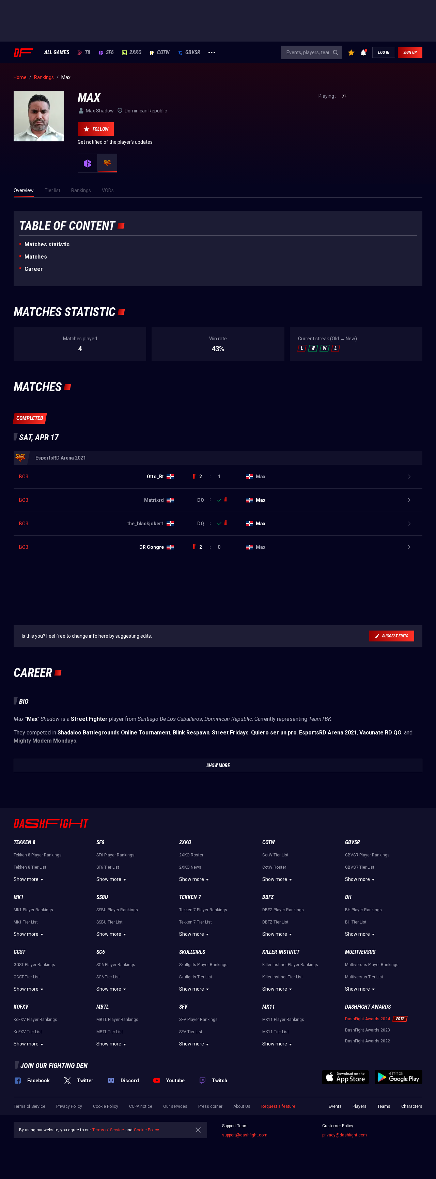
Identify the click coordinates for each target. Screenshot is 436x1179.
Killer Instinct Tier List (282, 977)
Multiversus (360, 952)
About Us (241, 1106)
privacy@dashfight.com (344, 1135)
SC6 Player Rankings (115, 964)
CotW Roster (274, 867)
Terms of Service (29, 1106)
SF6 (110, 52)
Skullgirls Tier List (195, 977)
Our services (175, 1106)
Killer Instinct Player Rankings (290, 964)
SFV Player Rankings (198, 1019)
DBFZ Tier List (275, 922)
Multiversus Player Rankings (372, 964)
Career (34, 269)
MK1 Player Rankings (33, 909)
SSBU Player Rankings (117, 909)
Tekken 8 (24, 842)
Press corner (210, 1106)
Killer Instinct (280, 952)
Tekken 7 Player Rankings (203, 909)
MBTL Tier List (109, 1031)
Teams (383, 1106)
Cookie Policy (105, 1106)
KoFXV (21, 1007)
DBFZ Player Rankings (283, 909)
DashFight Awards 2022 (367, 1041)
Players (360, 1106)
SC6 (100, 952)
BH (348, 897)
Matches (36, 256)
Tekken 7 (190, 897)
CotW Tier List (275, 855)
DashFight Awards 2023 (367, 1030)
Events (335, 1106)
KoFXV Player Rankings (35, 1019)
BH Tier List (356, 922)
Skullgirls (192, 952)
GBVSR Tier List (359, 867)
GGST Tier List (27, 977)
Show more (26, 879)
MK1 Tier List (26, 922)
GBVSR (192, 52)
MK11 (268, 1007)
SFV (183, 1007)
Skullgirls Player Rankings (203, 964)
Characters (411, 1106)
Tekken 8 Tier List (30, 867)
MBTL (102, 1007)
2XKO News (190, 867)
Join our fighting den (54, 1065)
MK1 (19, 897)
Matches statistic (47, 244)
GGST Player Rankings (34, 964)
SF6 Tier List (107, 867)
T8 (87, 52)
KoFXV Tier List (28, 1031)
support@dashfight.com (244, 1135)
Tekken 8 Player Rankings (38, 855)
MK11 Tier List (275, 1031)
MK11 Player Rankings (283, 1019)
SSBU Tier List (109, 922)
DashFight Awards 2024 (367, 1019)
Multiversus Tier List (364, 977)
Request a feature (278, 1106)
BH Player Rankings (363, 909)
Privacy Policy (69, 1106)
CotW (163, 52)
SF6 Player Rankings (115, 855)
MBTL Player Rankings (117, 1019)
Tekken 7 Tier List (195, 922)
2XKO (135, 52)
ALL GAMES (56, 52)
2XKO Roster (191, 855)
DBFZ (268, 897)
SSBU (102, 897)
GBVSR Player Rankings (367, 855)
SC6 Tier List (108, 977)
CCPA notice (140, 1106)
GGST (19, 952)
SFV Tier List (190, 1031)
